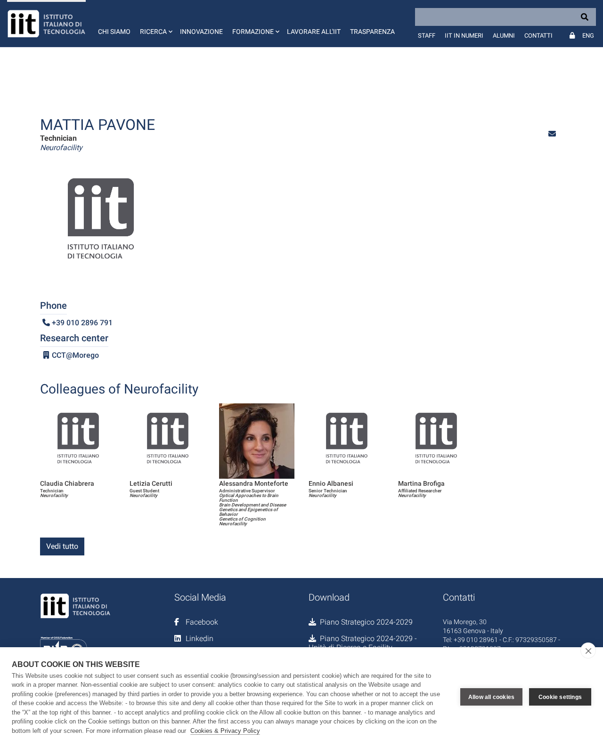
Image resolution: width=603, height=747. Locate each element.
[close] (588, 651)
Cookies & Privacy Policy (225, 730)
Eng (588, 35)
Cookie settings (560, 697)
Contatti (538, 35)
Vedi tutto (62, 546)
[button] (155, 23)
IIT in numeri (464, 35)
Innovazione (201, 31)
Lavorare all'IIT (314, 31)
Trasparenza (372, 31)
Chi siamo (114, 31)
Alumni (504, 35)
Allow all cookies (491, 697)
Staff (426, 35)
